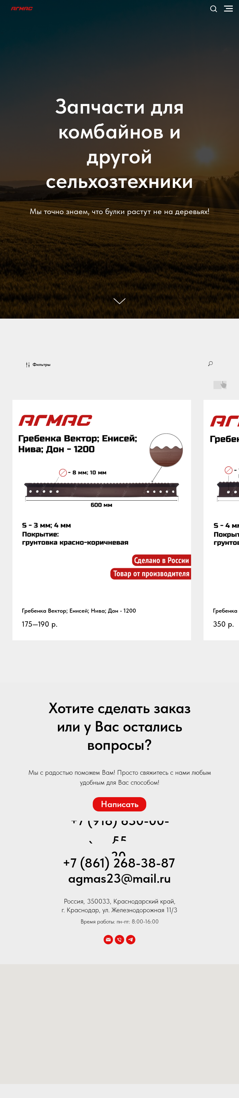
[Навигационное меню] (228, 9)
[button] (213, 8)
